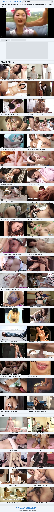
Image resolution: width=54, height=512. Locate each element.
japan (16, 40)
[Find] (52, 2)
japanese (8, 40)
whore (20, 40)
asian (2, 40)
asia (24, 40)
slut (12, 40)
